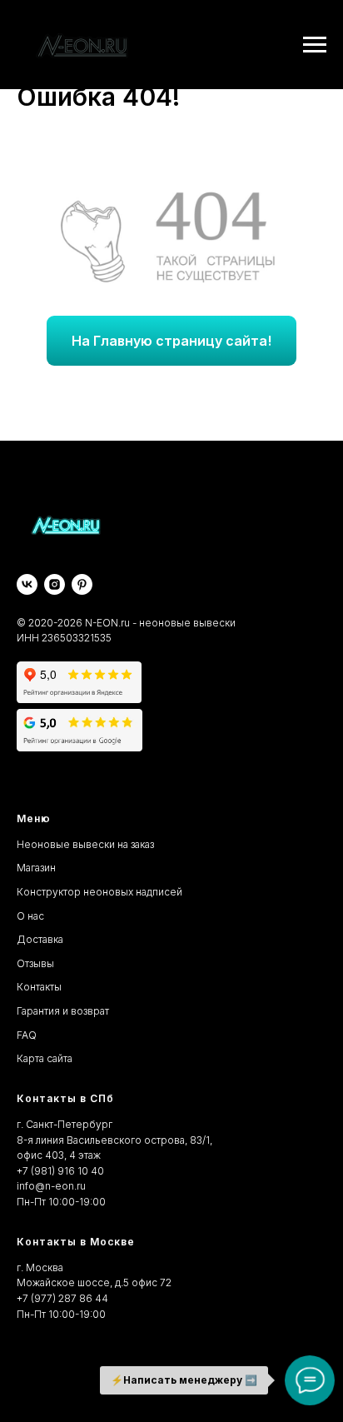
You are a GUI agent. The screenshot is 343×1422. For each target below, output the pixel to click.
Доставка (40, 939)
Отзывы (35, 963)
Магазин (36, 867)
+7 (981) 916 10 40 (60, 1171)
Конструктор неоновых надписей (99, 892)
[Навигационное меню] (314, 45)
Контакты (39, 986)
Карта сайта (44, 1058)
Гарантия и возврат (63, 1011)
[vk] (27, 584)
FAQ (27, 1035)
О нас (30, 916)
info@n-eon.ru (51, 1186)
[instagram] (54, 584)
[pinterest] (82, 584)
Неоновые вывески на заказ (85, 844)
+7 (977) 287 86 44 (62, 1298)
